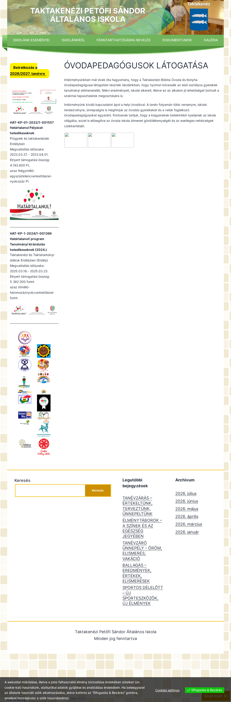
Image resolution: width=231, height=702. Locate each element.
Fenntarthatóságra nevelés (124, 40)
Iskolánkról (73, 40)
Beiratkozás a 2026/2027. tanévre (28, 70)
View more (78, 698)
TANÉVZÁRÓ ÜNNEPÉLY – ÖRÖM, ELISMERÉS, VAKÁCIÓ (142, 550)
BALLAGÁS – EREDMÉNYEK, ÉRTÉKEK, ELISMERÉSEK (136, 573)
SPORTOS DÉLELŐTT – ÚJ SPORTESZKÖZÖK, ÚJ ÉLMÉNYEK (142, 595)
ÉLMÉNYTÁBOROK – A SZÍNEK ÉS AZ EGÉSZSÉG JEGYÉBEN (142, 528)
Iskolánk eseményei (31, 40)
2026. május (186, 508)
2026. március (188, 524)
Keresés (22, 480)
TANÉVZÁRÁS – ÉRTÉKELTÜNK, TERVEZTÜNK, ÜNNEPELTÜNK (137, 506)
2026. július (185, 493)
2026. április (186, 516)
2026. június (186, 501)
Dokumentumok (177, 40)
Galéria (211, 40)
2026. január (187, 532)
